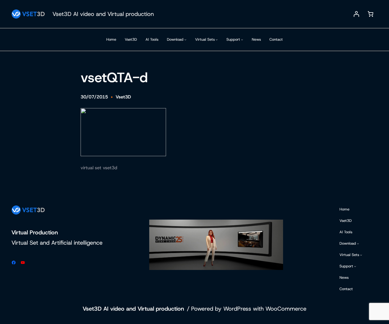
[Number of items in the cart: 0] (370, 14)
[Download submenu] (185, 39)
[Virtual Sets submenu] (217, 39)
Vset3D (123, 97)
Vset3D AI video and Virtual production (103, 14)
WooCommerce (285, 308)
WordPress (237, 308)
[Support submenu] (242, 39)
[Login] (356, 14)
